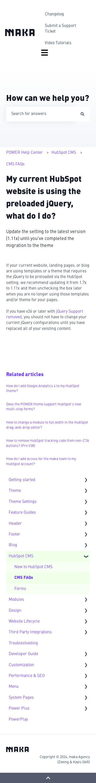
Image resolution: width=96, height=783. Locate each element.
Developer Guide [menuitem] (23, 654)
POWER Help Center (24, 153)
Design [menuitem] (15, 611)
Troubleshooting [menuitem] (23, 643)
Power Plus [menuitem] (19, 708)
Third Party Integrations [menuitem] (30, 632)
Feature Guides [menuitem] (22, 513)
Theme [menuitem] (15, 491)
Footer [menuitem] (14, 534)
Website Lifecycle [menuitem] (24, 621)
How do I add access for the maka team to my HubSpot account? (41, 461)
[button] (86, 480)
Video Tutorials (58, 43)
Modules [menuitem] (16, 600)
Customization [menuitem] (21, 665)
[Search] (82, 114)
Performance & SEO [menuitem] (27, 676)
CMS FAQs (15, 164)
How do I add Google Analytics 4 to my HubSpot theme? (42, 388)
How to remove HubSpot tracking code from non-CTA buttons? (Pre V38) (47, 443)
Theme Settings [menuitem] (23, 502)
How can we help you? (47, 99)
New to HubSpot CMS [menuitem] (33, 567)
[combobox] (40, 114)
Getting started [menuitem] (22, 480)
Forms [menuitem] (20, 589)
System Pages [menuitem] (21, 698)
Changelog (54, 14)
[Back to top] (48, 778)
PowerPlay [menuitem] (18, 720)
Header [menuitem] (15, 524)
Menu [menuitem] (14, 687)
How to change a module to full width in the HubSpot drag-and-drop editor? (47, 425)
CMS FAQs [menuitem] (23, 578)
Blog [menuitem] (13, 545)
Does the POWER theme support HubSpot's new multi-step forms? (43, 407)
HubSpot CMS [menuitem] (21, 556)
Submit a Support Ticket (60, 29)
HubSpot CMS (63, 153)
